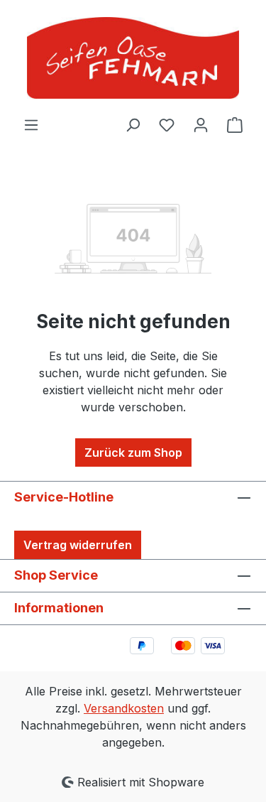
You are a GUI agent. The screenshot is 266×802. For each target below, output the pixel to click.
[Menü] (31, 124)
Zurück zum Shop (133, 452)
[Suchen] (133, 124)
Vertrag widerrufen (77, 545)
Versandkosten (124, 708)
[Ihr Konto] (201, 124)
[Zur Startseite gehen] (133, 58)
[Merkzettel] (167, 124)
